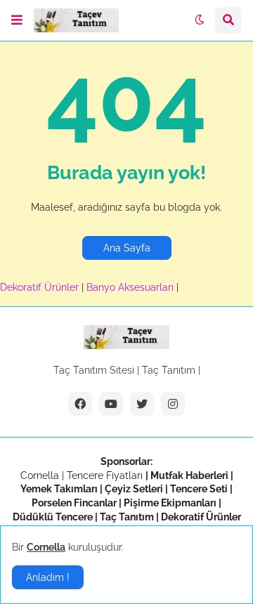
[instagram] (173, 404)
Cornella (39, 475)
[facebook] (80, 404)
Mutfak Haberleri (189, 475)
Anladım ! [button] (48, 577)
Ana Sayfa (126, 248)
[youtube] (111, 404)
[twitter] (142, 404)
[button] (17, 20)
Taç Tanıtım (168, 370)
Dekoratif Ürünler (41, 287)
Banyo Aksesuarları (131, 287)
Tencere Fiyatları (105, 475)
